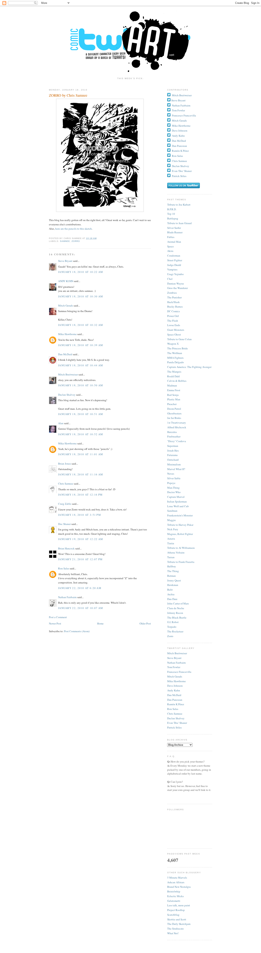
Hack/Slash (173, 302)
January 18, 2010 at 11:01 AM (80, 454)
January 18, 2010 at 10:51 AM (80, 414)
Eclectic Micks (175, 896)
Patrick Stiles (179, 176)
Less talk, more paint (178, 905)
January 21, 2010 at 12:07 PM (80, 559)
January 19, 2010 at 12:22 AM (80, 539)
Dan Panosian (179, 146)
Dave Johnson (179, 130)
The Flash (172, 320)
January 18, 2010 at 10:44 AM (80, 365)
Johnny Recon (175, 613)
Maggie (171, 520)
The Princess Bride (177, 348)
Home (100, 623)
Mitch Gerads (65, 305)
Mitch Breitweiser (68, 374)
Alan (60, 423)
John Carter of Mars (178, 603)
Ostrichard (173, 460)
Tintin (170, 543)
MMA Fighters (175, 358)
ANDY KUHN (65, 281)
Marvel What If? (176, 469)
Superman (172, 446)
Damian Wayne (175, 283)
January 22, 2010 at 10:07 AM (80, 608)
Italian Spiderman (177, 501)
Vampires (172, 269)
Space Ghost (174, 334)
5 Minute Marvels (177, 877)
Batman (171, 576)
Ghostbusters (174, 413)
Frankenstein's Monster (180, 515)
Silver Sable (173, 478)
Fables (170, 237)
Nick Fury (172, 529)
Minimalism (174, 464)
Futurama (172, 455)
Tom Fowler (178, 110)
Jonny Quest (174, 580)
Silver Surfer (174, 228)
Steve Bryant (65, 261)
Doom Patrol (174, 409)
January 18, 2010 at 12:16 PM (80, 494)
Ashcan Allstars (175, 882)
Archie (171, 594)
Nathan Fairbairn (67, 597)
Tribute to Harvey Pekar (180, 525)
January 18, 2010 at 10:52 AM (80, 434)
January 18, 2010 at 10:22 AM (80, 272)
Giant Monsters (175, 330)
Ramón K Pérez (180, 151)
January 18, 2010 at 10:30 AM (80, 296)
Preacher (172, 404)
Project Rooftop (176, 910)
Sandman (172, 510)
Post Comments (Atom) (77, 631)
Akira (170, 251)
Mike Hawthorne (67, 334)
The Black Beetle (176, 617)
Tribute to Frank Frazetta (180, 562)
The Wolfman (174, 353)
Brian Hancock (66, 548)
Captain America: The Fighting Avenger (189, 367)
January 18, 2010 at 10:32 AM (80, 325)
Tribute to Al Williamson (181, 548)
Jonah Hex (173, 450)
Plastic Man (173, 399)
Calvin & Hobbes (176, 381)
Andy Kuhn (178, 135)
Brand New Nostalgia (179, 887)
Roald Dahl (173, 376)
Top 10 (171, 214)
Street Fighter (174, 260)
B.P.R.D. (171, 209)
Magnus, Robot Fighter (180, 534)
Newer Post (55, 623)
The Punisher (174, 297)
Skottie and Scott (176, 919)
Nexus (170, 473)
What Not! (173, 933)
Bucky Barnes (175, 306)
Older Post (145, 623)
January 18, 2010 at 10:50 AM (80, 385)
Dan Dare (172, 599)
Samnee (65, 241)
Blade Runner (174, 232)
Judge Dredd (174, 265)
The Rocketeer (175, 631)
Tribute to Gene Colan (179, 339)
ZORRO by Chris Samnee (68, 95)
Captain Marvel (176, 497)
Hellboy (171, 566)
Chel (170, 279)
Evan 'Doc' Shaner (182, 171)
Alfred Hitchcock (176, 427)
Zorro (76, 241)
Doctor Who (174, 492)
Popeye (171, 483)
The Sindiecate (175, 928)
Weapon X (173, 343)
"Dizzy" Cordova (176, 441)
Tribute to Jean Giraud (179, 223)
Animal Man (174, 242)
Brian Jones (64, 463)
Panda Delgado (175, 362)
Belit (170, 589)
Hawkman (172, 585)
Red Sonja (173, 395)
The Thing (173, 571)
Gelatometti (173, 901)
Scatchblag (173, 914)
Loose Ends (173, 325)
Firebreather (173, 436)
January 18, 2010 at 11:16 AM (80, 474)
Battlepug (172, 218)
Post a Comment (58, 617)
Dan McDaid (65, 354)
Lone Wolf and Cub (178, 506)
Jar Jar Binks (174, 418)
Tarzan (171, 557)
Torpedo (171, 627)
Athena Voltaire (176, 552)
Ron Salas (63, 568)
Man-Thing (173, 487)
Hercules (172, 432)
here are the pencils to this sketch (73, 228)
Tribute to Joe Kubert (178, 204)
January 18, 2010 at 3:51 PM (79, 515)
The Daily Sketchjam (178, 924)
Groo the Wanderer (177, 288)
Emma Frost (173, 390)
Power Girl (173, 316)
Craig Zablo (64, 504)
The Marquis (174, 371)
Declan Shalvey (66, 394)
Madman (172, 385)
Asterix (171, 538)
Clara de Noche (175, 608)
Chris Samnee (65, 483)
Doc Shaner (64, 524)
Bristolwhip (173, 891)
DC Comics (173, 311)
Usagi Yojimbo (175, 274)
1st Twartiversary (176, 422)
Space (170, 246)
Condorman (173, 255)
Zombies (172, 292)
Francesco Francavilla (184, 115)
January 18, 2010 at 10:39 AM (80, 345)
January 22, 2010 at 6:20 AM (79, 588)
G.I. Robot (173, 622)
